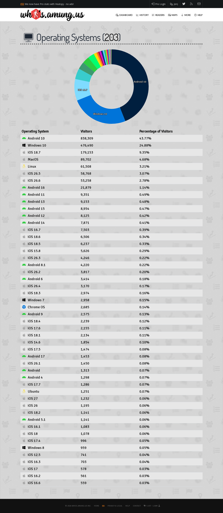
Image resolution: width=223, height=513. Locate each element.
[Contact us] (199, 4)
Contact (137, 506)
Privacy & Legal (115, 506)
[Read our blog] (191, 4)
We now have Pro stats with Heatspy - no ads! (49, 4)
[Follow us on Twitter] (183, 4)
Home (96, 506)
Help (127, 506)
